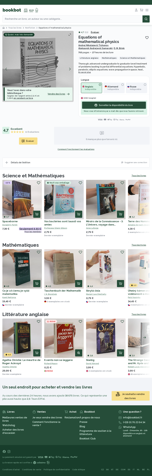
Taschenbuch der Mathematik (62, 290)
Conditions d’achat (11, 470)
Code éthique (78, 470)
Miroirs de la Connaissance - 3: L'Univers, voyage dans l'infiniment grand (104, 224)
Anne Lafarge (92, 228)
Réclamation (72, 417)
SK (107, 470)
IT (134, 470)
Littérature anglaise (25, 314)
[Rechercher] (146, 19)
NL (138, 470)
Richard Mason (50, 364)
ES (129, 470)
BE (143, 470)
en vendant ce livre (23, 98)
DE (117, 470)
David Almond (92, 364)
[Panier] (141, 10)
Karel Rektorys (9, 297)
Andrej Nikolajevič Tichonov (93, 45)
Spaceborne (10, 221)
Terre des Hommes (140, 221)
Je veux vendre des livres (47, 417)
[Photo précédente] (6, 69)
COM (123, 470)
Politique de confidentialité (57, 470)
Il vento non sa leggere (58, 360)
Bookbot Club (88, 438)
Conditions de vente (31, 470)
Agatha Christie (9, 367)
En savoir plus (84, 72)
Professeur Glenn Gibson (55, 228)
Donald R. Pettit (10, 225)
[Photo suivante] (69, 69)
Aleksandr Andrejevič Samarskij (95, 48)
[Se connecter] (136, 10)
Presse (83, 422)
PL (148, 470)
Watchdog (8, 425)
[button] (38, 66)
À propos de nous (90, 417)
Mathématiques (20, 245)
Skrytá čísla (93, 290)
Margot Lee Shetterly (96, 294)
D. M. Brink (119, 48)
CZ (102, 470)
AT (112, 470)
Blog (82, 426)
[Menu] (147, 10)
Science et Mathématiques (33, 175)
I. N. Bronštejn (50, 294)
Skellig (90, 360)
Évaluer (95, 32)
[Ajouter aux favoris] (147, 37)
